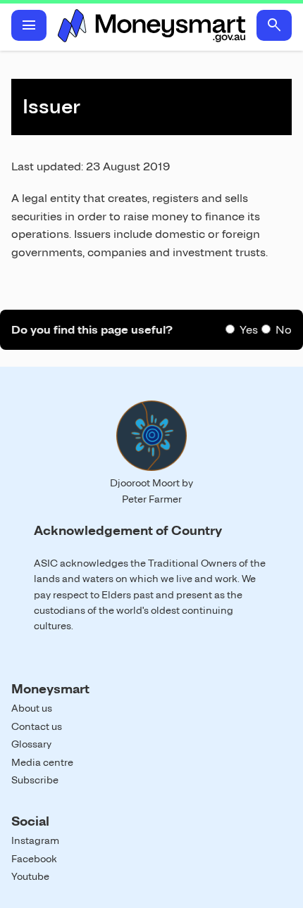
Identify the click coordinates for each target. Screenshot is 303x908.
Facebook (34, 858)
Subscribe (34, 780)
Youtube (30, 876)
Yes (249, 329)
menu (28, 25)
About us (31, 708)
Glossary (31, 744)
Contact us (36, 726)
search (274, 25)
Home (151, 25)
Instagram (35, 840)
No (284, 329)
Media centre (42, 762)
